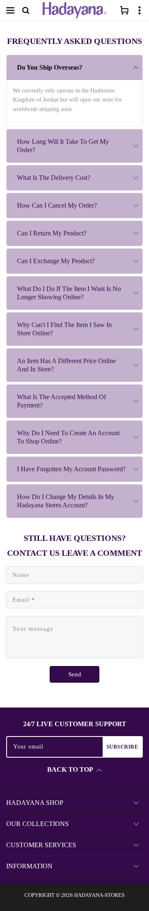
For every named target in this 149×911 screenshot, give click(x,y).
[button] (10, 10)
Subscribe (122, 747)
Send (74, 674)
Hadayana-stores (99, 895)
